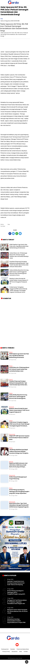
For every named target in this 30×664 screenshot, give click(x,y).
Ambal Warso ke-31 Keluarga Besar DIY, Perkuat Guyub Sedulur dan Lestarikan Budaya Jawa (19, 255)
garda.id (14, 658)
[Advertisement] (15, 329)
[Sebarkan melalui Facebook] (9, 233)
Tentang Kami (5, 649)
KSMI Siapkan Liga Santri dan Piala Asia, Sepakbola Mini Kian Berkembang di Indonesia (19, 246)
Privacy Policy (6, 651)
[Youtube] (17, 644)
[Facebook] (8, 644)
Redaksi (12, 649)
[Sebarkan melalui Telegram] (20, 233)
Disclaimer (15, 651)
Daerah (11, 407)
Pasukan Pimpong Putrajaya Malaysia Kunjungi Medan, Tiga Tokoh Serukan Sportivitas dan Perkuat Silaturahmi (19, 264)
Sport (11, 379)
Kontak (26, 651)
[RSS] (21, 644)
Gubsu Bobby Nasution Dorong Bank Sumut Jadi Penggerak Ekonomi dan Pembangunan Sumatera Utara (19, 272)
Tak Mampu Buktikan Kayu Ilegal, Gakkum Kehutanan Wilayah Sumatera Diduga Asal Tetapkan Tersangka (18, 452)
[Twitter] (12, 644)
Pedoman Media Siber (23, 649)
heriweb (20, 658)
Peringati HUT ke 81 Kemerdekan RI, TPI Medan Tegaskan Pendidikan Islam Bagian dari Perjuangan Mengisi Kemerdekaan (17, 603)
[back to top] (26, 662)
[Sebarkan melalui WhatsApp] (16, 233)
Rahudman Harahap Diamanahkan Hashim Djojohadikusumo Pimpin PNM (16, 620)
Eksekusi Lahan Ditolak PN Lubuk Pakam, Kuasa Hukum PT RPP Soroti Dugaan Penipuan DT (19, 281)
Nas (2, 19)
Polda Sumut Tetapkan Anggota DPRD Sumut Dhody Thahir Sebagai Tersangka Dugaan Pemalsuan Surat (18, 289)
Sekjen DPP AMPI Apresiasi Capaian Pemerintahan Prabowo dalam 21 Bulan (19, 437)
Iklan (20, 651)
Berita (11, 461)
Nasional (12, 434)
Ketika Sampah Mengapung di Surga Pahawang (18, 478)
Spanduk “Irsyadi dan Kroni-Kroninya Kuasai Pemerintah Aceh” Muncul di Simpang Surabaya (15, 583)
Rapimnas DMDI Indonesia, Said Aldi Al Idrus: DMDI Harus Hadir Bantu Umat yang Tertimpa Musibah (18, 465)
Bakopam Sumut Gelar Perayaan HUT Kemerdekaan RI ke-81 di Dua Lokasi (17, 611)
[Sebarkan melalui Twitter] (13, 233)
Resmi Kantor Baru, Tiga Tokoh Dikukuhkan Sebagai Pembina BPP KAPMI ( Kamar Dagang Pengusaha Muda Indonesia (19, 506)
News (11, 352)
